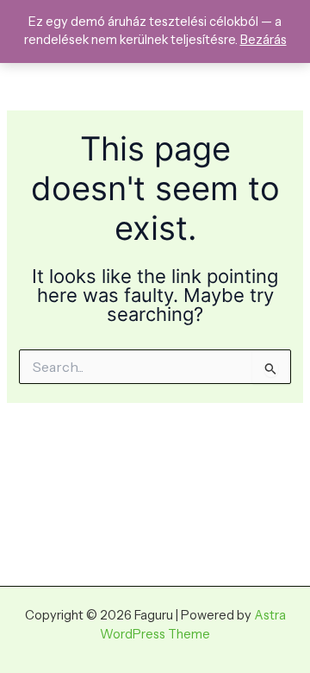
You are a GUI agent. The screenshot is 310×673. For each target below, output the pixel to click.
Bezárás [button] (263, 39)
